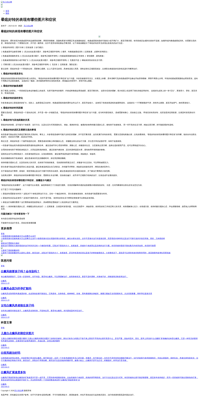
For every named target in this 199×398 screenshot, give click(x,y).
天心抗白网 (28, 26)
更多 (3, 234)
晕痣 (7, 13)
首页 (7, 11)
